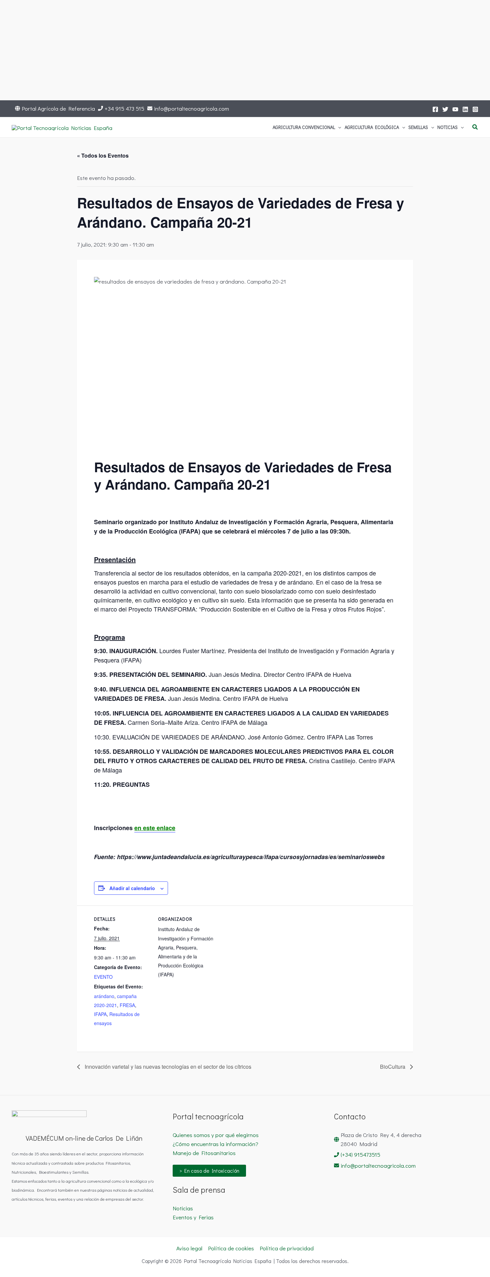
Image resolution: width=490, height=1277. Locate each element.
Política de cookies (231, 1248)
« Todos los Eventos (103, 155)
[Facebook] (435, 109)
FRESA (127, 1005)
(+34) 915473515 (360, 1154)
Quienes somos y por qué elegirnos (216, 1135)
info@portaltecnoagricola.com (191, 108)
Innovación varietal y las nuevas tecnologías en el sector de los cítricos (167, 1066)
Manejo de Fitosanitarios (204, 1153)
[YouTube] (455, 109)
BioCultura (393, 1066)
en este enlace (154, 827)
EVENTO (103, 976)
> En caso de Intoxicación (209, 1170)
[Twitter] (445, 109)
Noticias (183, 1208)
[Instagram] (475, 109)
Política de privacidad (287, 1248)
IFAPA (100, 1014)
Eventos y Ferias (193, 1217)
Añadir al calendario (132, 888)
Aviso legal (189, 1248)
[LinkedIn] (465, 109)
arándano (104, 996)
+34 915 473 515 (124, 108)
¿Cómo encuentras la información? (215, 1144)
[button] (338, 127)
